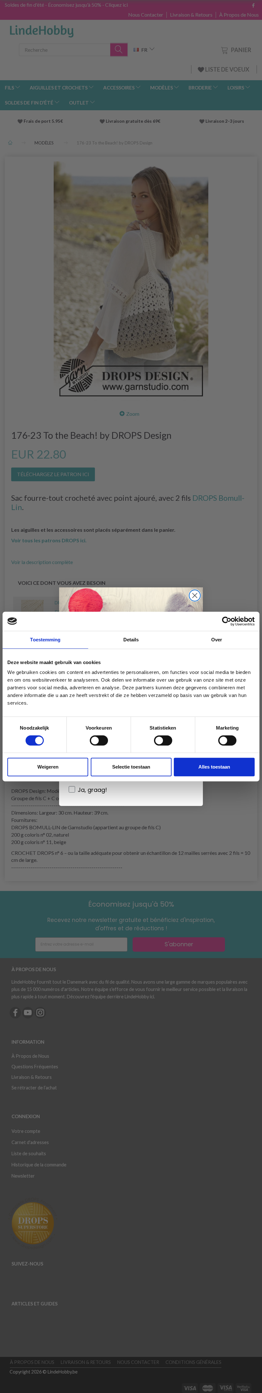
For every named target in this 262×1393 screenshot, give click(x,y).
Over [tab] (216, 639)
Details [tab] (131, 639)
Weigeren (47, 767)
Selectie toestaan (131, 767)
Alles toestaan (214, 767)
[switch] (99, 740)
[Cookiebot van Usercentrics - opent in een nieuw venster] (227, 621)
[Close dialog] (194, 595)
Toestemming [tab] (45, 639)
